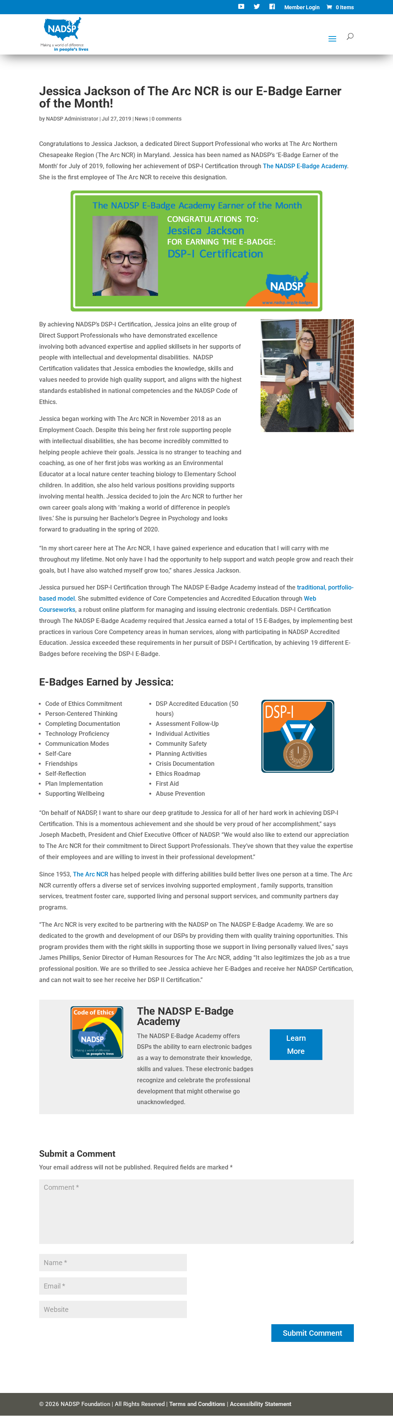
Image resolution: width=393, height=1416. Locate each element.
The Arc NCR (90, 874)
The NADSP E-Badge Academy (305, 166)
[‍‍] (242, 9)
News (141, 119)
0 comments (167, 119)
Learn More (296, 1044)
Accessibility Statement (260, 1404)
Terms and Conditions (197, 1404)
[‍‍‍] (273, 9)
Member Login (302, 7)
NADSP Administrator (72, 119)
